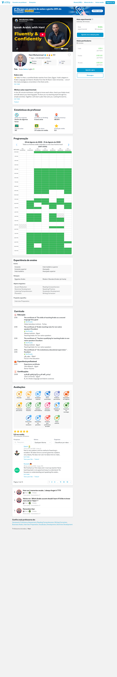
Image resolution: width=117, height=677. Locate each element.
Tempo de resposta (21, 117)
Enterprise (32, 2)
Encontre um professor (20, 2)
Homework (16, 522)
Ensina (34, 61)
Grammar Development (65, 524)
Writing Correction (60, 522)
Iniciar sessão (99, 2)
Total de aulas (19, 128)
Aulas (63, 61)
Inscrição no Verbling (41, 117)
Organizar (57, 439)
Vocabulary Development (47, 524)
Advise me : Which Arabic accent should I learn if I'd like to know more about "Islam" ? (46, 500)
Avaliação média (59, 128)
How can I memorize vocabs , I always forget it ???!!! (42, 490)
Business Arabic (17, 524)
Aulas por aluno (39, 128)
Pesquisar (17, 439)
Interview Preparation (31, 524)
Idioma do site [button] (88, 2)
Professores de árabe (19, 529)
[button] (78, 2)
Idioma (36, 439)
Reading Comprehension (45, 522)
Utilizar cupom (97, 11)
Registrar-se (110, 2)
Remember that (29, 509)
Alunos (49, 61)
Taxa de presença (59, 117)
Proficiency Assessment (28, 522)
